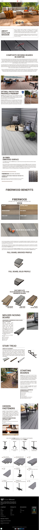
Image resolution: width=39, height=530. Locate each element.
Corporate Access (3, 516)
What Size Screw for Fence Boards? (6, 520)
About (1, 509)
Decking (11, 509)
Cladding (11, 510)
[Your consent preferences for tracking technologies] (1, 528)
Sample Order (12, 514)
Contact (2, 513)
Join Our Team (22, 510)
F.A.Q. (21, 509)
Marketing (2, 510)
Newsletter (2, 514)
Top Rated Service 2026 (34, 507)
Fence (11, 513)
